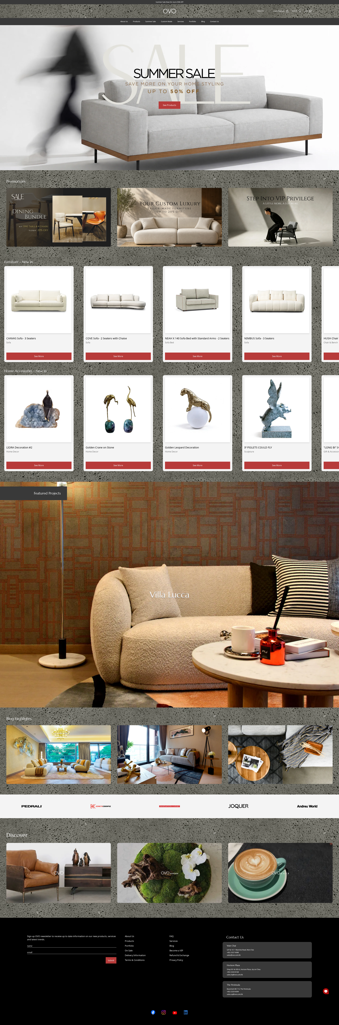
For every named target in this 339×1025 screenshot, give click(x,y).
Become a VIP (176, 950)
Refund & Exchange (179, 955)
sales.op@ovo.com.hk (235, 994)
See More (39, 356)
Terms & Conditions (135, 960)
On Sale (129, 950)
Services (174, 941)
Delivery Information (135, 955)
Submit (111, 960)
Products (129, 941)
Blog (172, 945)
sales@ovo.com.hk (233, 955)
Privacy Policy (176, 960)
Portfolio (129, 945)
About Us (129, 936)
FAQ (172, 936)
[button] (326, 991)
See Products (169, 105)
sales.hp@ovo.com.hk (235, 975)
